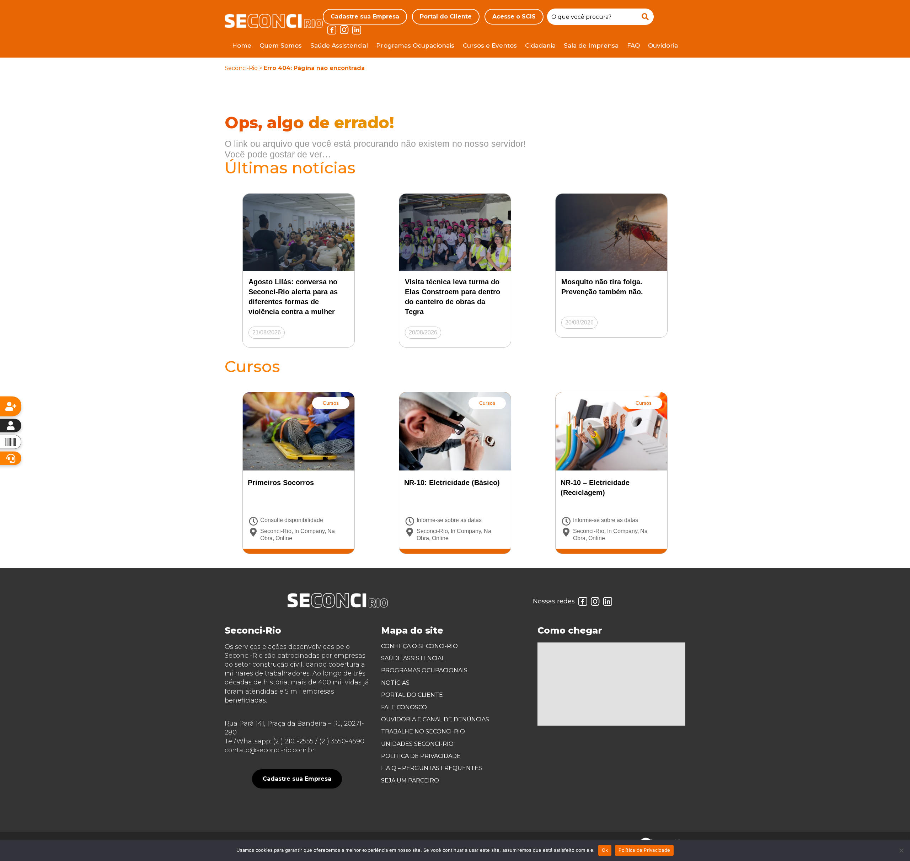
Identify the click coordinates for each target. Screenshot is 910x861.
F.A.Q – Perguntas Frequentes (431, 768)
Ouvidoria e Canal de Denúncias (435, 719)
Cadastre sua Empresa (365, 16)
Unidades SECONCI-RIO (417, 744)
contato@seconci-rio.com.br (270, 750)
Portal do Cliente (446, 16)
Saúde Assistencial (339, 45)
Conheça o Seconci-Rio (419, 646)
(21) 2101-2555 (293, 741)
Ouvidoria (663, 45)
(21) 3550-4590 (341, 741)
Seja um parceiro (410, 780)
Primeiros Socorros (281, 482)
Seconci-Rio (241, 68)
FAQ (633, 45)
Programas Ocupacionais (415, 45)
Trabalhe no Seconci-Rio (423, 731)
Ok (605, 850)
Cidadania (540, 45)
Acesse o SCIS (514, 16)
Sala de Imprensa (591, 45)
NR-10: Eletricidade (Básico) (452, 482)
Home (241, 45)
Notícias (395, 682)
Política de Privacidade (421, 756)
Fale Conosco (404, 707)
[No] (901, 850)
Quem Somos (280, 45)
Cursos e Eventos (490, 45)
